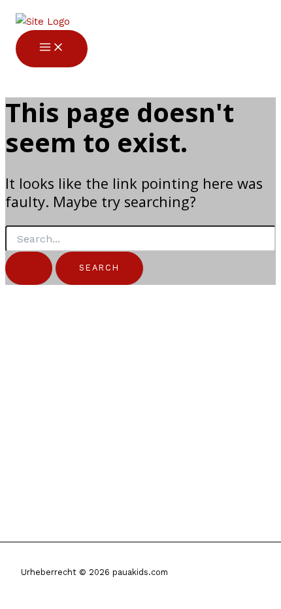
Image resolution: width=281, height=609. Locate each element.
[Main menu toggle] (52, 48)
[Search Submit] (28, 268)
